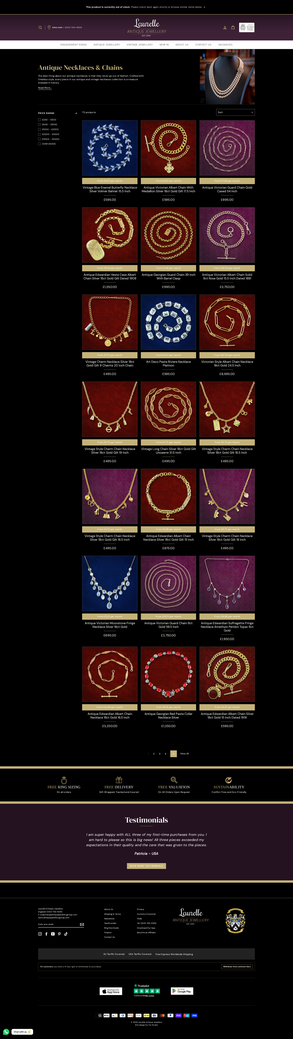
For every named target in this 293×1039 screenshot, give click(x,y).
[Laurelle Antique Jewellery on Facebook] (46, 934)
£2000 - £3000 (50, 134)
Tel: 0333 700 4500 (146, 923)
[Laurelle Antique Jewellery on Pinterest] (59, 934)
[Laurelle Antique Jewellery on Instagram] (40, 934)
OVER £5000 (49, 143)
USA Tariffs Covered (140, 954)
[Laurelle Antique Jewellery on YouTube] (53, 934)
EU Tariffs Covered (114, 954)
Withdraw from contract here (237, 966)
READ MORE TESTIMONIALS (146, 866)
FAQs (139, 918)
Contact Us (109, 937)
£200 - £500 (49, 119)
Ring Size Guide (111, 928)
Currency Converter (146, 914)
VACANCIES (225, 44)
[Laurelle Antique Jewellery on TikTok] (66, 934)
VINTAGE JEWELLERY (140, 44)
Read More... (45, 87)
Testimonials (110, 923)
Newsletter (109, 918)
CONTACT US (203, 44)
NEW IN (164, 44)
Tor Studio (153, 1025)
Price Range (46, 113)
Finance (108, 932)
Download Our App (146, 928)
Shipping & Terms (112, 914)
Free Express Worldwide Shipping (174, 954)
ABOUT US (181, 44)
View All (184, 753)
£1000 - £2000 (50, 129)
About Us (108, 909)
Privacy (140, 909)
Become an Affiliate (146, 932)
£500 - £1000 (49, 124)
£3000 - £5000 (50, 139)
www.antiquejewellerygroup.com (53, 917)
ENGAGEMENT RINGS (73, 44)
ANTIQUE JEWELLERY (107, 44)
